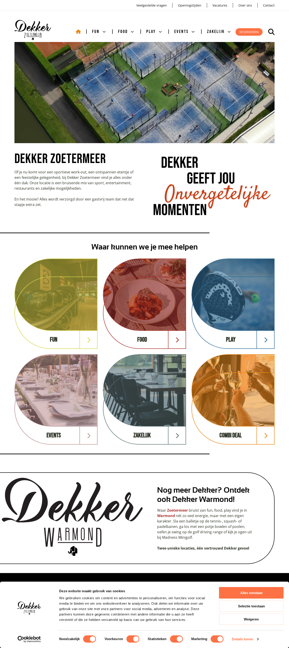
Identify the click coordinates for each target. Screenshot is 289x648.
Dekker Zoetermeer (32, 30)
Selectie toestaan (251, 606)
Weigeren (251, 619)
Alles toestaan (251, 593)
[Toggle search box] (271, 32)
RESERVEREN (249, 32)
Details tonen (242, 639)
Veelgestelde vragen (151, 5)
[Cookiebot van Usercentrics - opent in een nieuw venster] (29, 639)
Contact (269, 5)
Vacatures (219, 5)
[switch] (132, 639)
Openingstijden (189, 5)
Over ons (245, 5)
